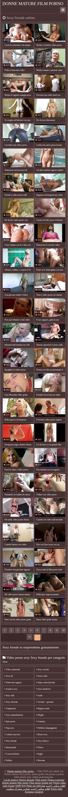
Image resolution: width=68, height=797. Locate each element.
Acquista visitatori (34, 792)
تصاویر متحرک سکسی (18, 789)
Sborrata (41, 760)
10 (63, 630)
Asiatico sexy (11, 689)
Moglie (40, 715)
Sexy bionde (11, 741)
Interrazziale (10, 747)
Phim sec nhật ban (35, 786)
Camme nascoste (12, 734)
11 (29, 637)
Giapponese (10, 708)
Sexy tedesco (43, 741)
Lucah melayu (11, 780)
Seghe (40, 754)
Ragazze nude (43, 708)
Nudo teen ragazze (13, 682)
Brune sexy (42, 734)
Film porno (41, 780)
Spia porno (10, 721)
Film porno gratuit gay (41, 782)
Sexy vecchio (43, 669)
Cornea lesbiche (12, 754)
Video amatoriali (12, 669)
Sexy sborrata (11, 702)
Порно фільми (26, 780)
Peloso (40, 747)
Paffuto (8, 760)
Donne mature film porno (32, 3)
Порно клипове (56, 780)
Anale (39, 695)
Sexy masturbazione (14, 715)
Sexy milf (9, 695)
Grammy (41, 721)
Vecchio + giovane (45, 702)
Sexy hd (9, 676)
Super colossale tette (46, 682)
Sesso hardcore (44, 689)
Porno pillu (56, 789)
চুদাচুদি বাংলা (20, 786)
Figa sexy (9, 728)
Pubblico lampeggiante (47, 728)
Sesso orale (42, 676)
